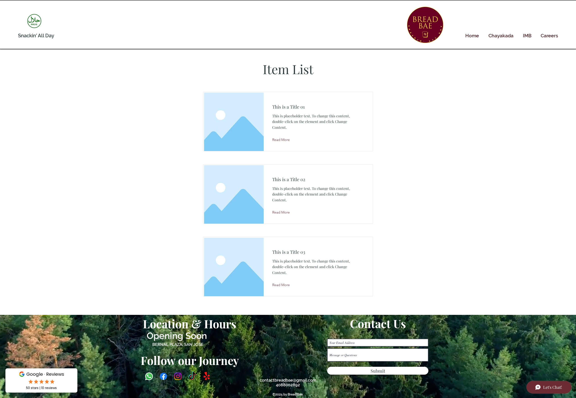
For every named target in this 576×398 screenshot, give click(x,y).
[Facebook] (163, 376)
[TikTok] (192, 376)
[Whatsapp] (149, 376)
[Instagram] (178, 376)
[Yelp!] (207, 376)
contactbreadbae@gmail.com (288, 380)
